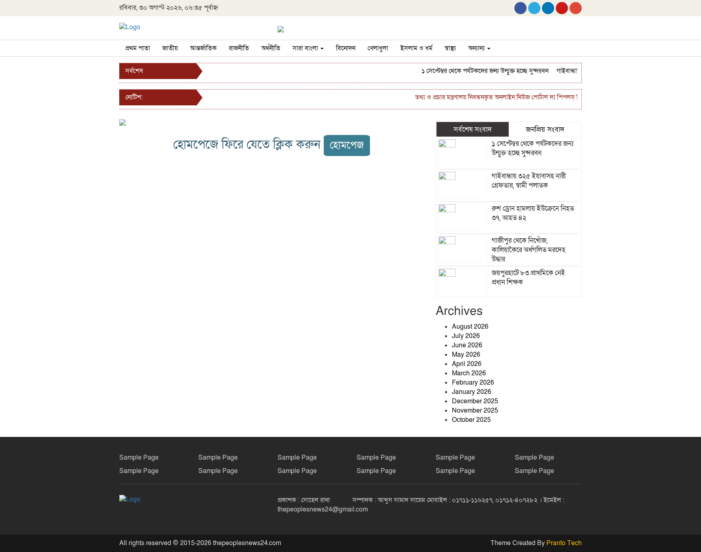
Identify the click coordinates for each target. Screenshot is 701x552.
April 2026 (467, 363)
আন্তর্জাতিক (203, 48)
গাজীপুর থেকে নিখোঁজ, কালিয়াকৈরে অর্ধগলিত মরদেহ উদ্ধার (529, 250)
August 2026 (470, 326)
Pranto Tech (564, 543)
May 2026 (466, 354)
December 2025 (475, 401)
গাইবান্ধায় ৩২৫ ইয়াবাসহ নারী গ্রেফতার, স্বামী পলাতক (529, 180)
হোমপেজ (347, 145)
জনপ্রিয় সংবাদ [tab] (545, 129)
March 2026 (469, 373)
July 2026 (466, 336)
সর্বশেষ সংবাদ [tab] (473, 129)
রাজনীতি (239, 48)
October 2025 (471, 419)
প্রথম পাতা (137, 48)
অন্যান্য (477, 48)
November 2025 (475, 410)
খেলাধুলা (378, 48)
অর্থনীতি (270, 48)
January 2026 (471, 391)
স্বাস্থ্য (450, 48)
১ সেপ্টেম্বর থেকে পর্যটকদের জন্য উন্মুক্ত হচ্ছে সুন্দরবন (479, 70)
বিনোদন (345, 48)
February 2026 (473, 382)
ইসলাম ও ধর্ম (416, 48)
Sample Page (139, 457)
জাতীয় (170, 48)
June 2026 (467, 345)
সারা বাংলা (306, 48)
